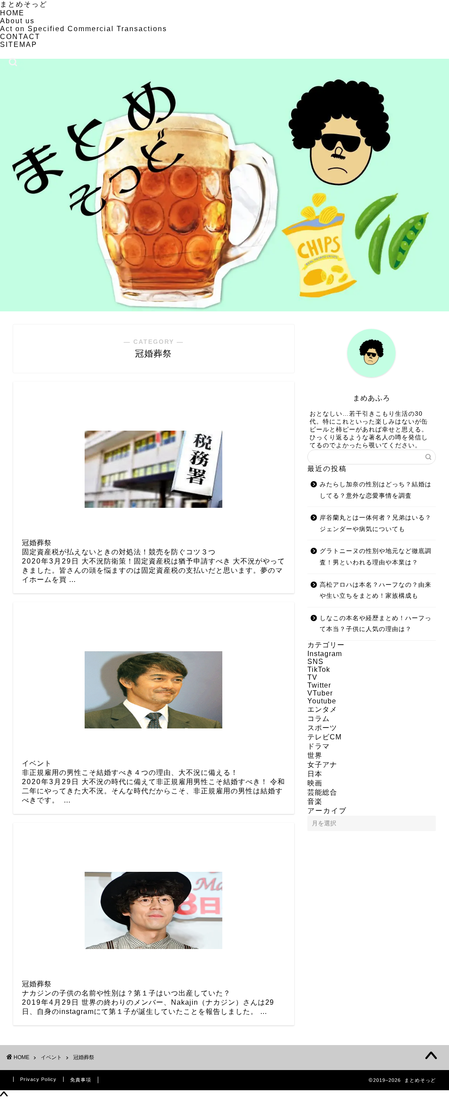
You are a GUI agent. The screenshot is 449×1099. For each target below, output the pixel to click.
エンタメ (322, 709)
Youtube (321, 701)
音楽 (314, 801)
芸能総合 (322, 792)
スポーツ (322, 727)
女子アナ (322, 764)
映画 (314, 783)
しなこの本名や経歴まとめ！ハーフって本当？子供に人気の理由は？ (375, 624)
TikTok (318, 669)
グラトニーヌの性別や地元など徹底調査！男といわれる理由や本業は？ (375, 557)
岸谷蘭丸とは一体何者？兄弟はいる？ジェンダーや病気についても (375, 523)
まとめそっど (23, 4)
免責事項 (80, 1079)
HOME (12, 13)
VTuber (320, 693)
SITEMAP (18, 44)
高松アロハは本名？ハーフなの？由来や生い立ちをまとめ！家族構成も (375, 590)
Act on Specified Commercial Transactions (83, 28)
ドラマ (318, 746)
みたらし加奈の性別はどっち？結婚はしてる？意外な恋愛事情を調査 (375, 490)
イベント (51, 1057)
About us (17, 21)
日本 (314, 774)
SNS (315, 661)
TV (312, 677)
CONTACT (20, 36)
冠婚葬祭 (83, 1057)
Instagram (324, 653)
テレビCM (324, 737)
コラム (318, 718)
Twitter (319, 685)
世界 (314, 755)
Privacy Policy (38, 1079)
